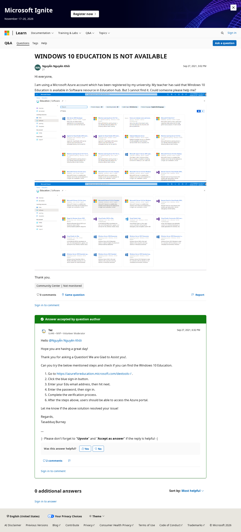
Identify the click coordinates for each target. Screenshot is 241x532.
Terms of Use (147, 525)
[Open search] (222, 33)
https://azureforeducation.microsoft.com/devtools (93, 374)
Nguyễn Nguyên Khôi (56, 66)
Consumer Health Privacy (115, 525)
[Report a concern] (69, 461)
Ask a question (224, 43)
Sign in (232, 32)
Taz (50, 330)
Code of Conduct (169, 525)
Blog (55, 525)
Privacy (88, 525)
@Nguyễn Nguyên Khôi (65, 340)
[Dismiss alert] (233, 8)
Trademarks (195, 525)
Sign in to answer (46, 501)
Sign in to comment (47, 305)
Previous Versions (37, 525)
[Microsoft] (7, 33)
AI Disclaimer (13, 525)
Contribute (72, 525)
